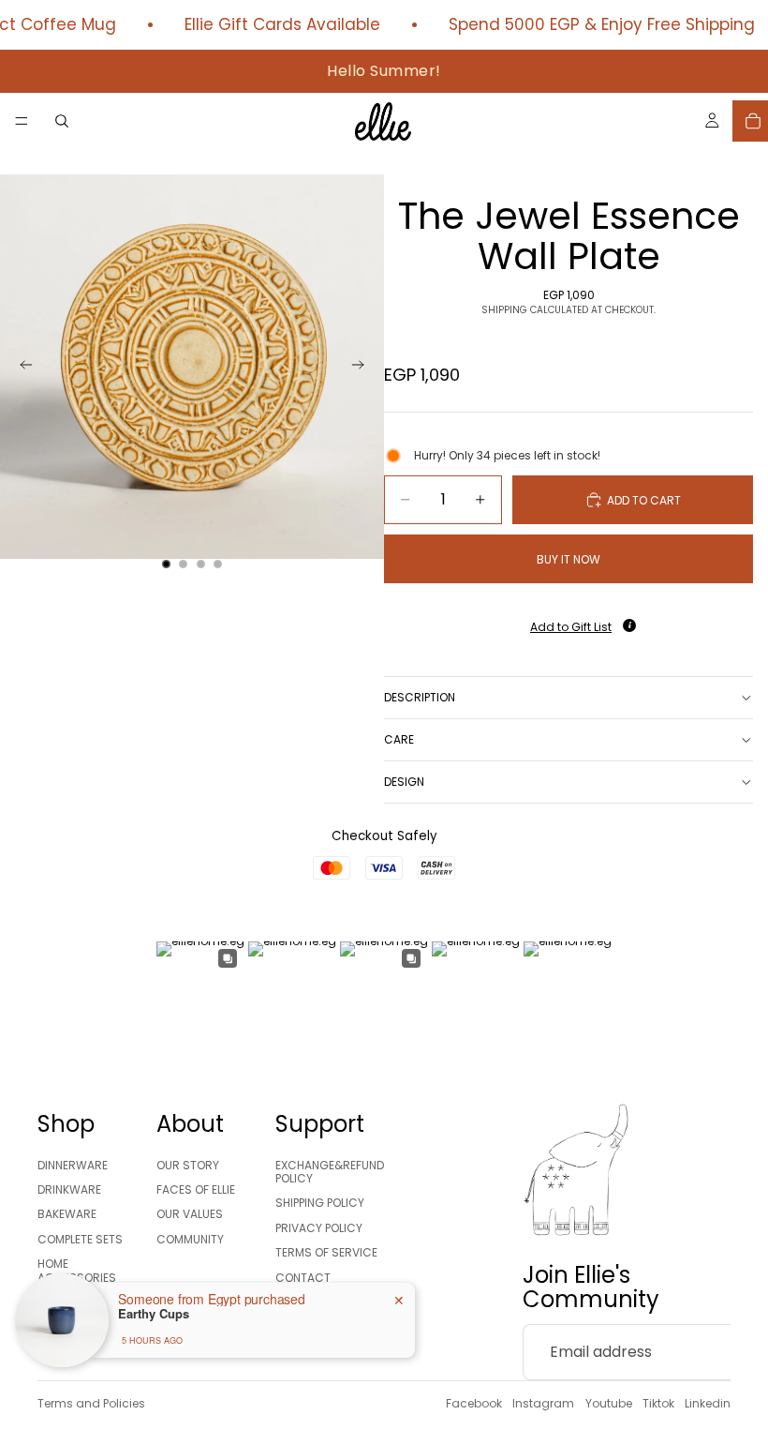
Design (404, 782)
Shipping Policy (319, 1203)
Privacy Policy (318, 1228)
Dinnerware (72, 1165)
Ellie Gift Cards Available (269, 25)
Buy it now (568, 559)
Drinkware (69, 1189)
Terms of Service (326, 1252)
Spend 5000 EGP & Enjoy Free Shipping (589, 25)
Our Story (187, 1165)
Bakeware (66, 1214)
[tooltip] (629, 625)
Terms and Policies (91, 1403)
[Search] (61, 121)
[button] (568, 621)
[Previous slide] (20, 366)
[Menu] (21, 121)
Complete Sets (80, 1239)
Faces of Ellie (195, 1189)
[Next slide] (363, 366)
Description (419, 697)
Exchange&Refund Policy (329, 1171)
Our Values (189, 1214)
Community (190, 1239)
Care (399, 739)
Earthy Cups (153, 1313)
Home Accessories (76, 1270)
